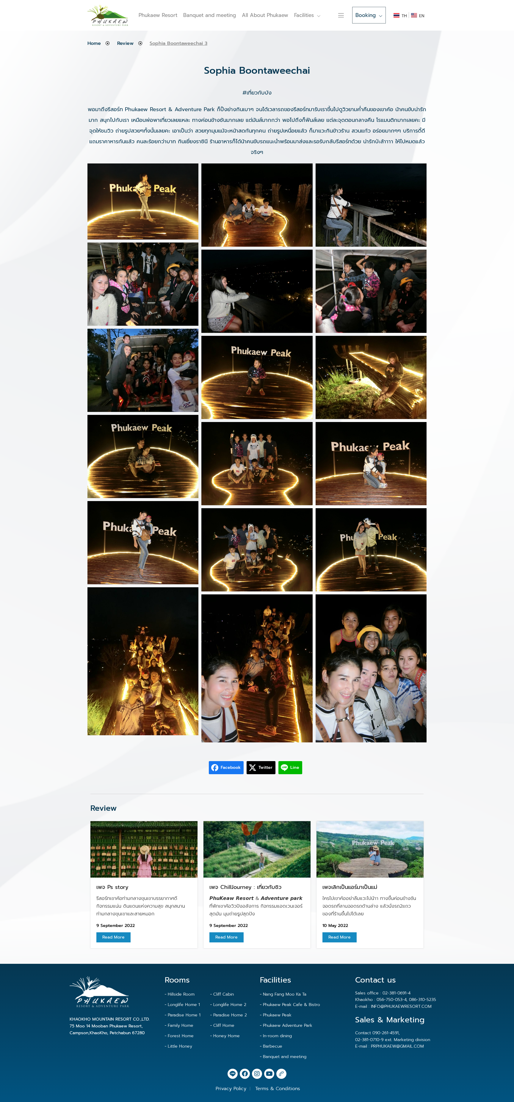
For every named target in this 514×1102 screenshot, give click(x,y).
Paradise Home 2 (230, 1015)
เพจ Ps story (112, 887)
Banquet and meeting (209, 15)
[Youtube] (269, 1074)
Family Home (180, 1025)
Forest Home (181, 1036)
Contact (332, 15)
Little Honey (180, 1046)
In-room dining (277, 1036)
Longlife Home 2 (229, 1005)
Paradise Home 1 (184, 1015)
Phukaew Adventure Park (287, 1025)
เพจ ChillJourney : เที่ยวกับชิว (245, 887)
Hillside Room (181, 994)
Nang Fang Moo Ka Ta (284, 994)
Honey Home (226, 1036)
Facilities (304, 15)
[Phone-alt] (281, 1074)
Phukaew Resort (158, 15)
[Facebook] (245, 1074)
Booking (365, 15)
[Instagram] (257, 1074)
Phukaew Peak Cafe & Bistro (291, 1005)
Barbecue (272, 1046)
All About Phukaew (265, 15)
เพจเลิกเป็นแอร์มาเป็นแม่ (349, 887)
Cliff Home (223, 1025)
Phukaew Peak (277, 1015)
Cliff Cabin (223, 994)
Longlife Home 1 (184, 1005)
